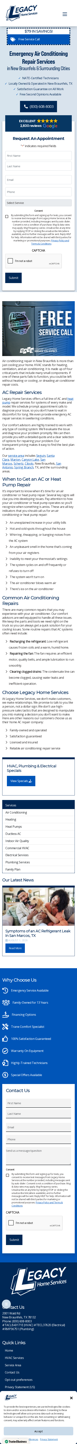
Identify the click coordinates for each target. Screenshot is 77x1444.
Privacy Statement (49, 1439)
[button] (71, 1397)
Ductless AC (13, 834)
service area (16, 456)
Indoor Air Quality (17, 841)
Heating (10, 819)
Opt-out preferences (18, 1380)
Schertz (19, 463)
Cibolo (29, 463)
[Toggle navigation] (65, 14)
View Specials (19, 781)
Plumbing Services (17, 862)
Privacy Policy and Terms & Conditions (50, 242)
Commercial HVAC (17, 848)
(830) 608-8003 (41, 106)
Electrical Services (16, 855)
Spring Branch (23, 467)
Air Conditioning (16, 812)
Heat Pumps (13, 826)
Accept (38, 1431)
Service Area (13, 1365)
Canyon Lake (30, 460)
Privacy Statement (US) (20, 1387)
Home (9, 1350)
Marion (15, 460)
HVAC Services (14, 1358)
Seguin (41, 456)
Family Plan (12, 869)
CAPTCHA (38, 251)
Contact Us (12, 1372)
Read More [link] (15, 948)
